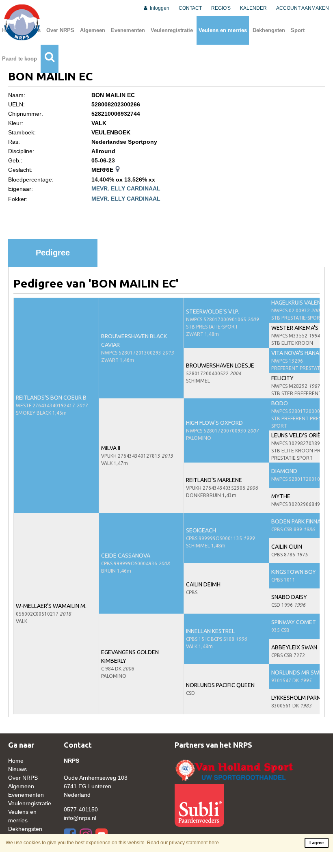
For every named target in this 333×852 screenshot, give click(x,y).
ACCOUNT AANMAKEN (302, 8)
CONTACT (190, 8)
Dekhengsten (269, 30)
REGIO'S (221, 8)
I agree (316, 842)
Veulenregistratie (172, 30)
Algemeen (92, 30)
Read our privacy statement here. (183, 843)
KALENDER (253, 8)
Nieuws (17, 769)
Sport (298, 30)
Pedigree (53, 252)
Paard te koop (19, 59)
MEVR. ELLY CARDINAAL (125, 188)
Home (16, 760)
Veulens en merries (223, 30)
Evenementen (128, 30)
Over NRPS (60, 30)
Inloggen (159, 8)
